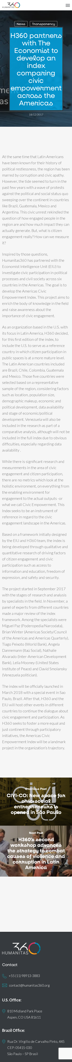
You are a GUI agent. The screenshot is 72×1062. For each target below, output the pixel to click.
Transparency (43, 24)
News (21, 24)
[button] (68, 5)
